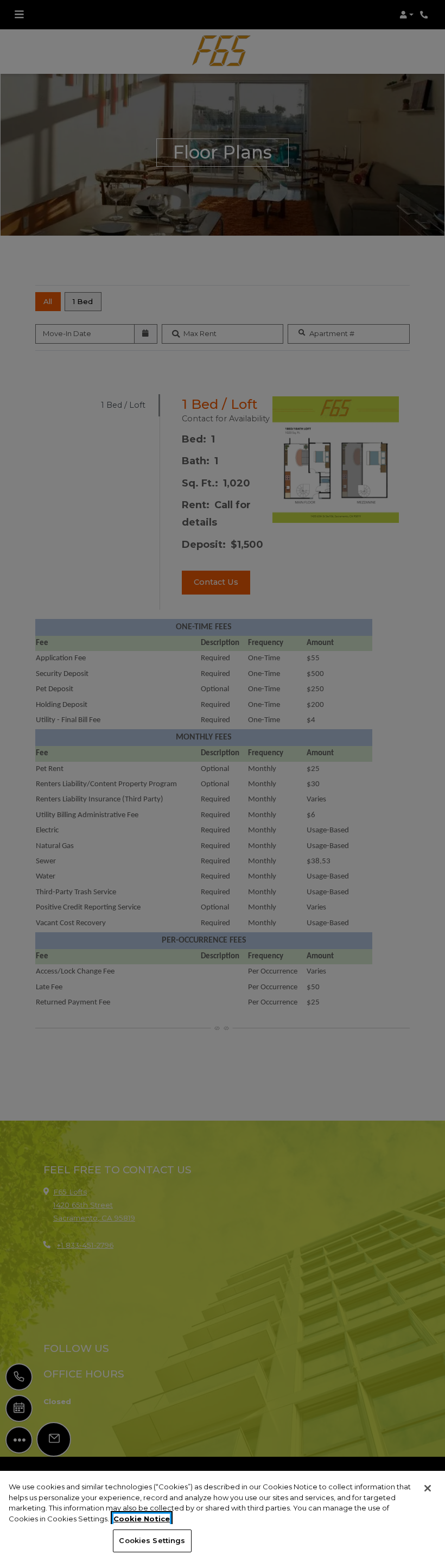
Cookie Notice (141, 1518)
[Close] (428, 1488)
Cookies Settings (152, 1540)
